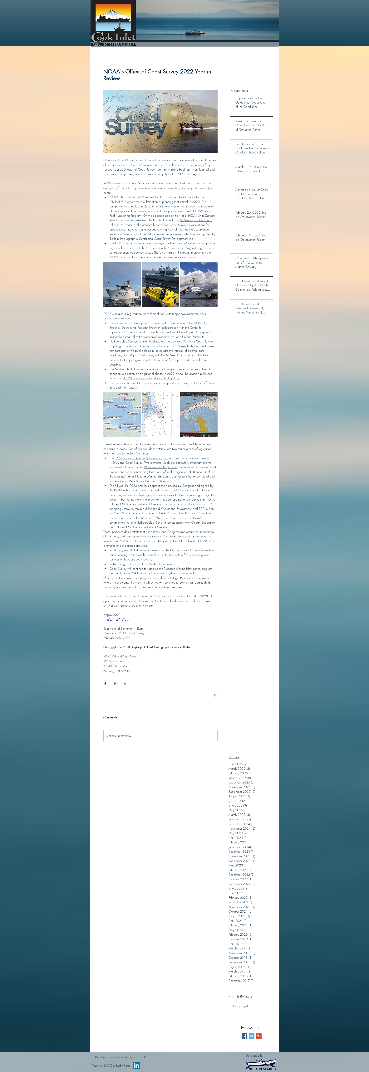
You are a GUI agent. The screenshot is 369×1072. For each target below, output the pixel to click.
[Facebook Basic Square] (244, 1036)
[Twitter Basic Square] (251, 1036)
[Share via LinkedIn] (124, 683)
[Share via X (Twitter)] (114, 683)
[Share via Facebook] (105, 683)
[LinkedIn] (136, 1065)
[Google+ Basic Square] (259, 1036)
